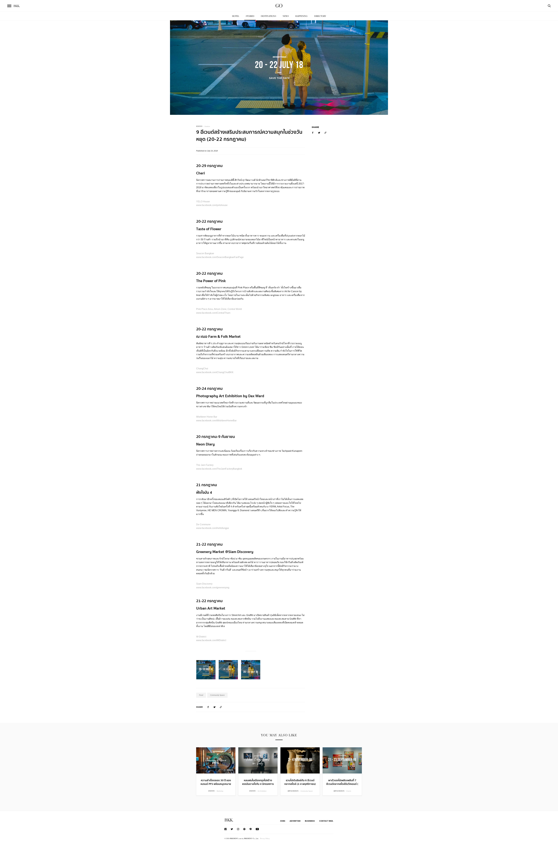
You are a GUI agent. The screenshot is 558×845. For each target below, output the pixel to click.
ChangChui (202, 368)
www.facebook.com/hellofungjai (212, 528)
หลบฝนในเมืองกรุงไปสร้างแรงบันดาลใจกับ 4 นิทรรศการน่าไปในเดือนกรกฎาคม (258, 784)
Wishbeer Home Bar (206, 417)
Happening (301, 16)
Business (310, 821)
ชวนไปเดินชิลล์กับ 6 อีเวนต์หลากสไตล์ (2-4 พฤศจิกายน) (300, 782)
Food (201, 695)
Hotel (235, 16)
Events (348, 791)
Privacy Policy (265, 838)
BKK (17, 6)
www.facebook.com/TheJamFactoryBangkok (219, 469)
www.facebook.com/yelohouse (212, 205)
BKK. (229, 820)
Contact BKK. (326, 821)
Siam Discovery (204, 584)
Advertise (295, 821)
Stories (250, 16)
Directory (320, 16)
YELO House (203, 201)
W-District (201, 636)
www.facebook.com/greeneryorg (212, 587)
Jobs (282, 821)
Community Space (217, 695)
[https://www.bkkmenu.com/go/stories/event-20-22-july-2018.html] (221, 707)
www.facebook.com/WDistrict (211, 640)
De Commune (203, 524)
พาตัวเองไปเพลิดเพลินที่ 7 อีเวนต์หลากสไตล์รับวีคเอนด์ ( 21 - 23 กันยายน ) (342, 784)
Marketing (220, 791)
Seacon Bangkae (205, 253)
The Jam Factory (204, 465)
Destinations (268, 16)
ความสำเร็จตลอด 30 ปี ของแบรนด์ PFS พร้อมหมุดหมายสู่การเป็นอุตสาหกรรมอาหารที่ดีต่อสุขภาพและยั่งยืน (216, 786)
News (286, 16)
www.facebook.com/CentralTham (213, 313)
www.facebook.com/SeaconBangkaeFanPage (220, 257)
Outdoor (207, 126)
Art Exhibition (262, 791)
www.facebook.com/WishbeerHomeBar (216, 420)
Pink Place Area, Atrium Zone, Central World (219, 309)
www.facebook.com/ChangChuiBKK (215, 372)
